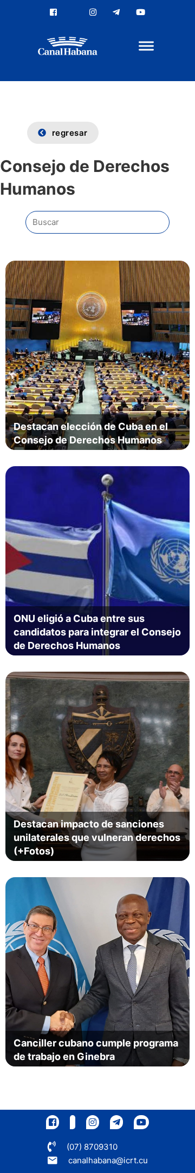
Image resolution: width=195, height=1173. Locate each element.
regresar (70, 133)
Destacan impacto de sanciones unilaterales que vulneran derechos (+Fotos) (97, 837)
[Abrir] (146, 46)
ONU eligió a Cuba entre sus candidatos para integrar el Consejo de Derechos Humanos (97, 632)
